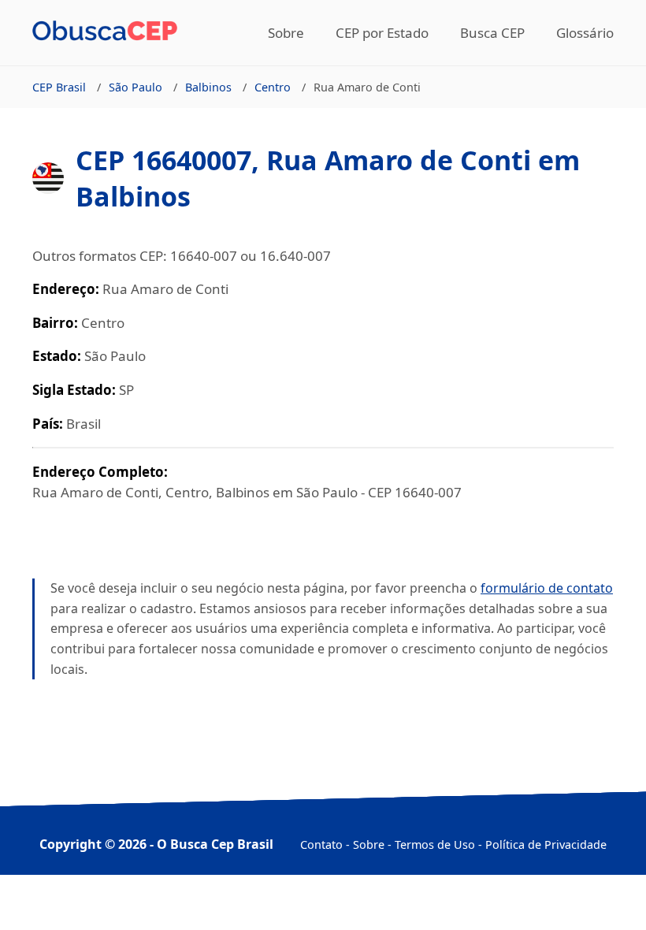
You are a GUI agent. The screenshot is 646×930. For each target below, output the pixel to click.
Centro (272, 87)
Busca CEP (492, 33)
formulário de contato (547, 588)
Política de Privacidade (546, 844)
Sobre (286, 33)
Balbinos (208, 87)
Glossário (585, 33)
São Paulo (135, 87)
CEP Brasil (59, 87)
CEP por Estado (382, 33)
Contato (321, 844)
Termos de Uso (435, 844)
